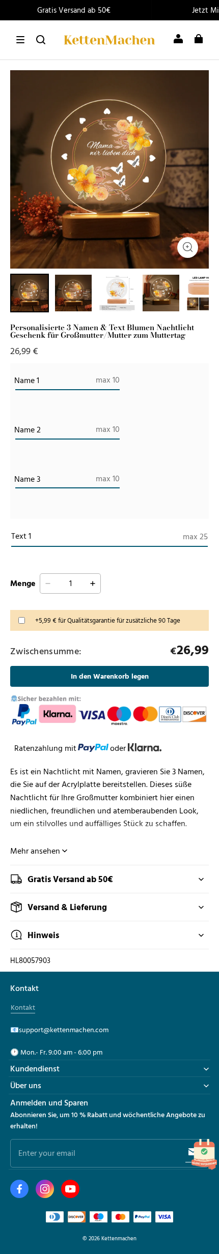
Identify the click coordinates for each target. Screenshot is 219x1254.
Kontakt (23, 1007)
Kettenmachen (118, 1238)
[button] (20, 40)
